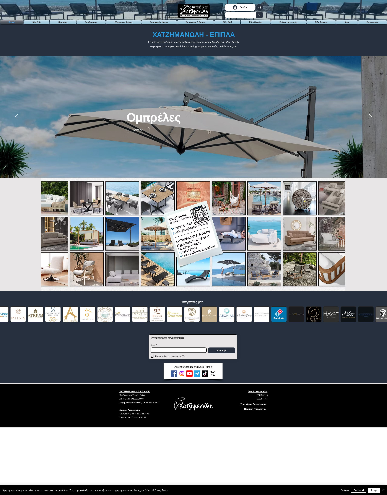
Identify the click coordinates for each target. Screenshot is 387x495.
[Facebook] (174, 373)
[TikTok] (205, 373)
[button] (259, 7)
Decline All (359, 490)
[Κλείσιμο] (383, 490)
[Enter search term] (259, 15)
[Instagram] (182, 373)
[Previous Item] (5, 314)
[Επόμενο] (370, 117)
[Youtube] (189, 373)
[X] (213, 373)
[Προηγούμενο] (16, 117)
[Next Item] (382, 314)
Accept (374, 490)
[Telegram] (197, 373)
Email (154, 345)
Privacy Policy (161, 490)
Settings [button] (345, 490)
